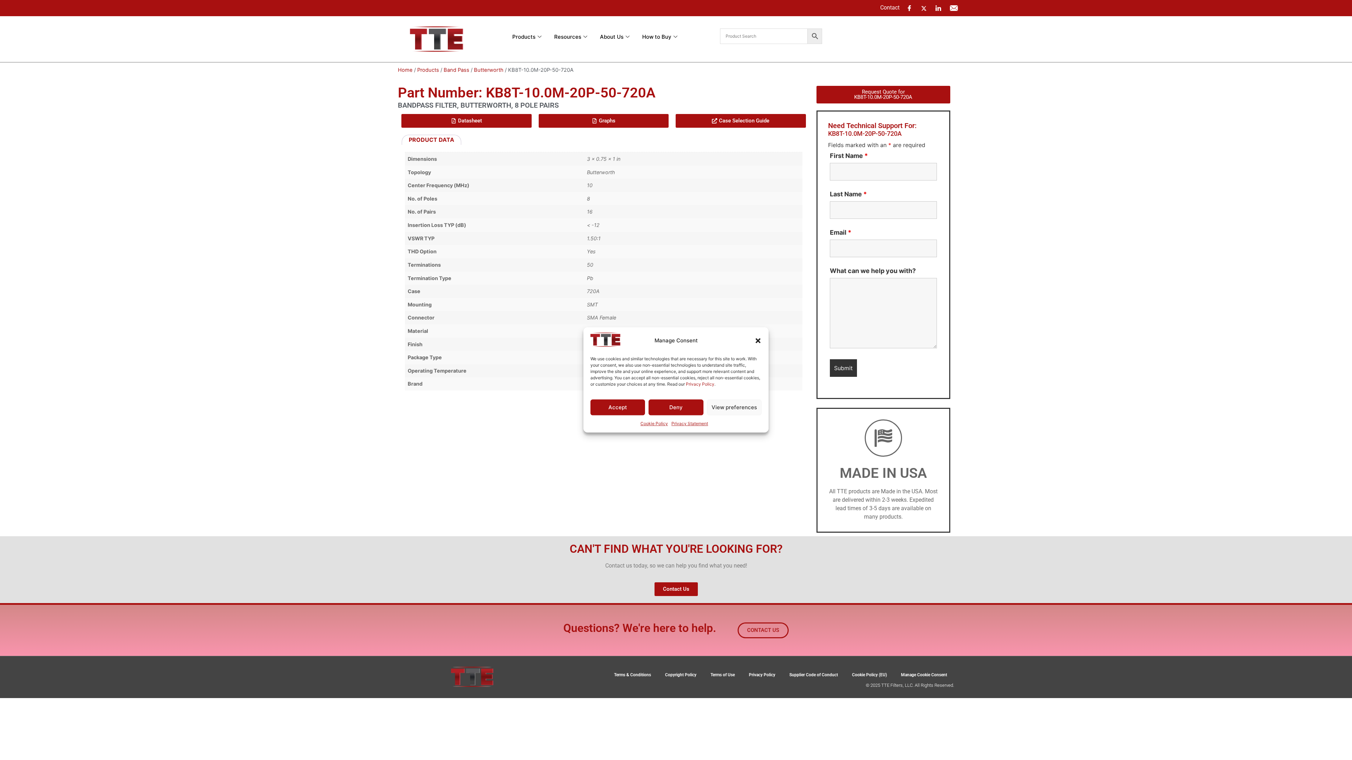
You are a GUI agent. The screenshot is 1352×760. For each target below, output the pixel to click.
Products (524, 36)
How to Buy (656, 36)
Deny (676, 407)
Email (840, 232)
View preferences (734, 407)
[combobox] (764, 36)
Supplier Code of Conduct (813, 674)
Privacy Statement (689, 423)
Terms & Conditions (632, 674)
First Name (849, 155)
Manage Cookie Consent (924, 674)
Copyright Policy (680, 674)
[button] (758, 340)
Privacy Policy (700, 384)
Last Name (848, 194)
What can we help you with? (873, 270)
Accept (617, 407)
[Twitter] (924, 8)
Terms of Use (723, 674)
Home (405, 70)
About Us (612, 36)
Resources (567, 36)
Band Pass (456, 70)
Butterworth (488, 70)
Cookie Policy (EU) (869, 674)
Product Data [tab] (431, 139)
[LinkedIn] (938, 8)
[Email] (954, 8)
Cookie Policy (654, 423)
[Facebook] (909, 8)
